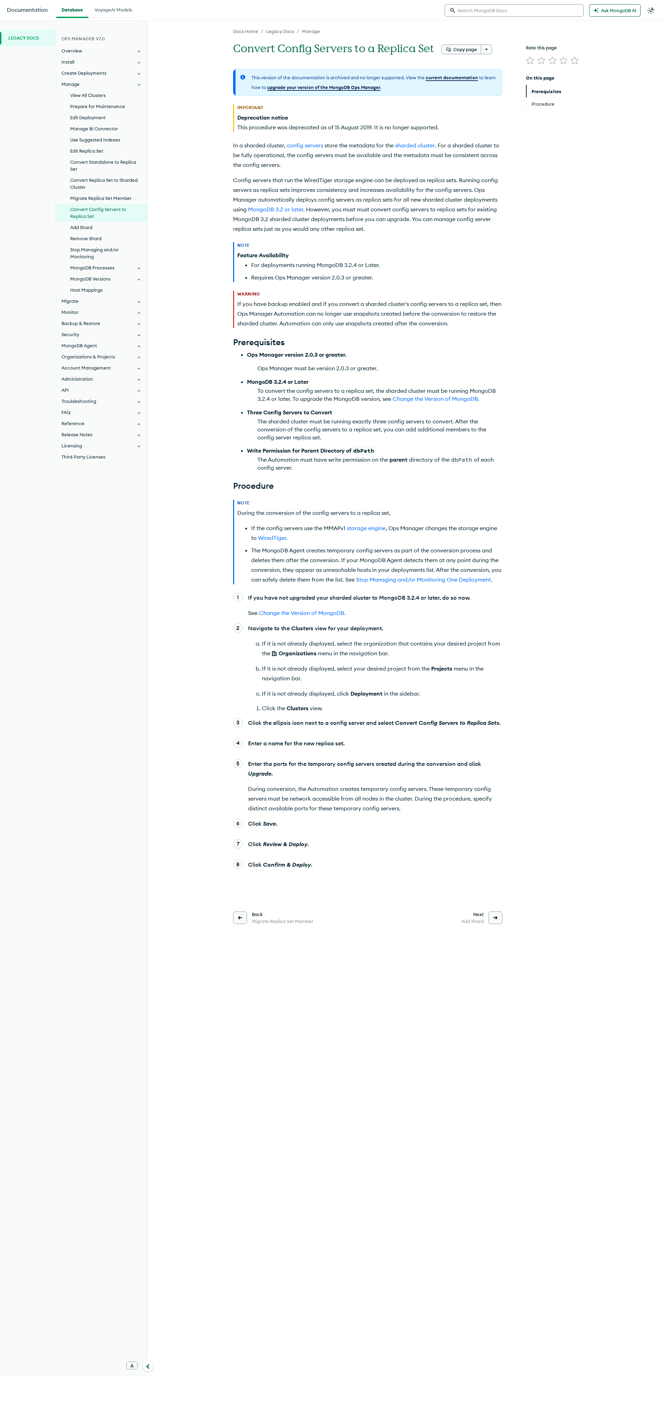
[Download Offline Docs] (132, 1365)
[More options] (486, 49)
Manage (311, 31)
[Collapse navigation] (148, 1365)
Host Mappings (86, 290)
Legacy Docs (280, 31)
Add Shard (81, 227)
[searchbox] (514, 10)
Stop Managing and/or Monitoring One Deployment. (424, 579)
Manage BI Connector (94, 128)
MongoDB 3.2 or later (275, 209)
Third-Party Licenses (83, 457)
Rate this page (541, 47)
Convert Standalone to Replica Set (103, 165)
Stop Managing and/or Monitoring (94, 253)
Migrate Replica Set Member (101, 198)
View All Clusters (88, 95)
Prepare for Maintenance (97, 106)
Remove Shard (85, 238)
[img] (530, 60)
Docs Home (245, 31)
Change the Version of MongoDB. (436, 398)
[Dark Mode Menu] (651, 10)
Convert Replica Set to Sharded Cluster (104, 183)
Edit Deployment (88, 117)
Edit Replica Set (86, 151)
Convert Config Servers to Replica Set (98, 212)
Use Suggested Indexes (95, 140)
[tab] (72, 9)
